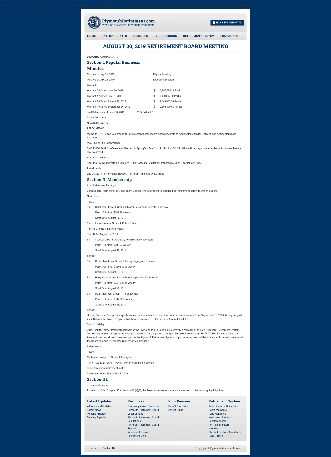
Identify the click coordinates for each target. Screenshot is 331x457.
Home (91, 36)
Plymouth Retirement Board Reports (143, 426)
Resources (141, 36)
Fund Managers (217, 413)
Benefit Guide (175, 409)
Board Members (218, 409)
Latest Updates (114, 36)
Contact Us (229, 36)
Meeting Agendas (97, 417)
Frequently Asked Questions (143, 406)
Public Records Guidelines (223, 406)
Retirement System (198, 36)
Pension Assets (218, 421)
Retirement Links (137, 435)
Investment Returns (220, 417)
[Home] (121, 22)
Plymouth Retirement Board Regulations (143, 419)
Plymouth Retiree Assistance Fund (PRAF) (225, 434)
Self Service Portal (228, 22)
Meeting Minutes (96, 413)
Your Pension (166, 36)
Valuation (214, 428)
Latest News (94, 409)
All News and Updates (99, 406)
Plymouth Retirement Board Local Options (143, 411)
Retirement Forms (138, 432)
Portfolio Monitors (219, 424)
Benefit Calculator (178, 406)
